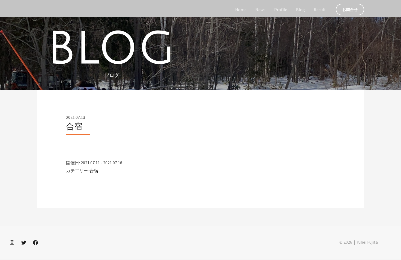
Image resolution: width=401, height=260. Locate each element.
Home (241, 9)
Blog (300, 9)
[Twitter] (23, 242)
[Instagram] (12, 242)
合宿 (93, 170)
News (260, 9)
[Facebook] (35, 242)
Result (320, 9)
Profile (280, 9)
